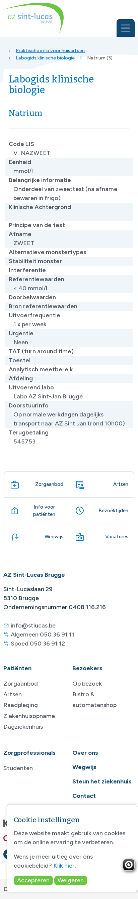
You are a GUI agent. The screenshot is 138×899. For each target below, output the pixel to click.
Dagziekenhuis (23, 726)
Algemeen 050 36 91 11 (42, 634)
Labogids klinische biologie (45, 58)
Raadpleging (20, 705)
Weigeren (71, 880)
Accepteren (33, 880)
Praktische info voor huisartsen (50, 50)
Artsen (12, 694)
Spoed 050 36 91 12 (38, 643)
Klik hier (64, 865)
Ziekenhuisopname (29, 716)
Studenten (18, 768)
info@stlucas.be (33, 625)
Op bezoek (87, 683)
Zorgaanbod (20, 683)
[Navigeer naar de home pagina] (33, 18)
